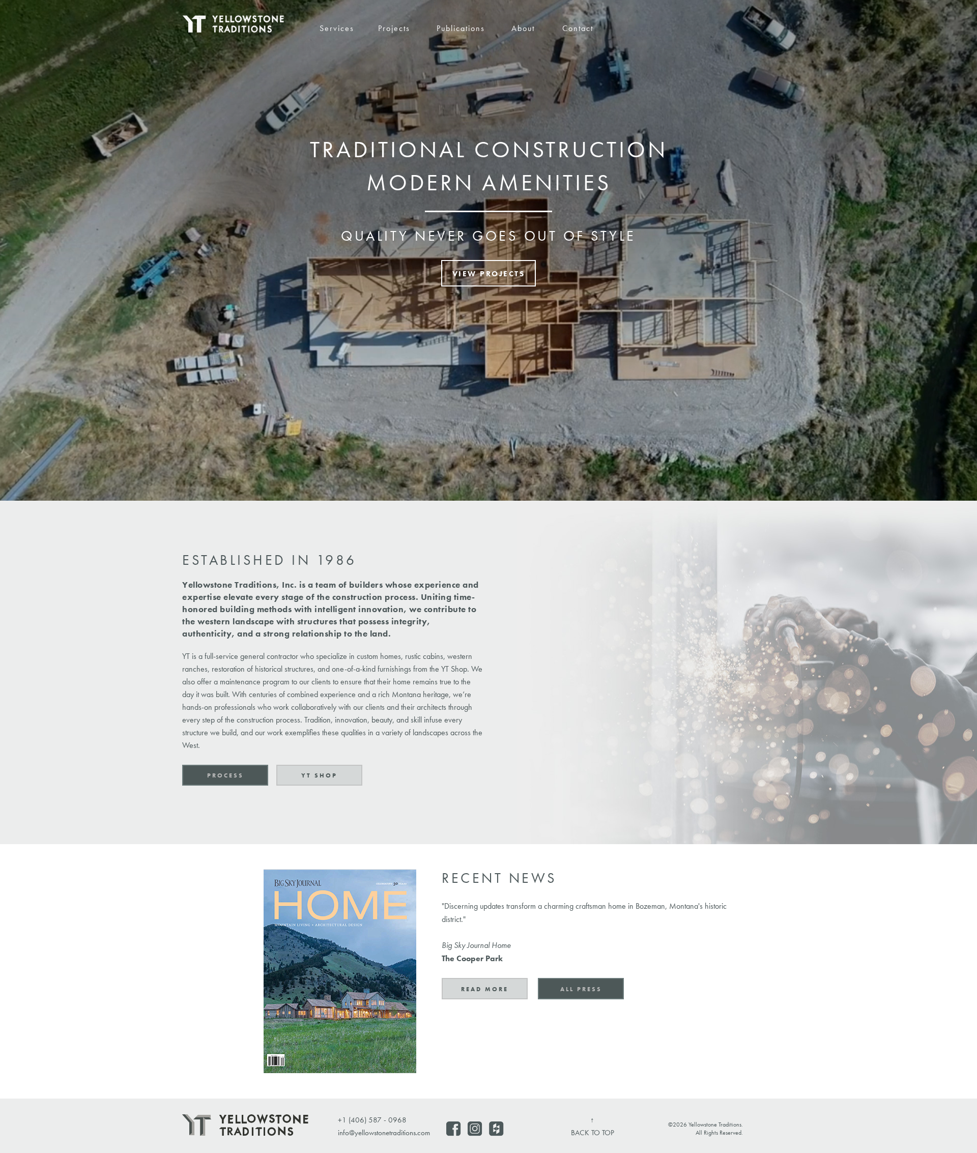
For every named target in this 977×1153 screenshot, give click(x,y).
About (523, 28)
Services (337, 28)
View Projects (488, 274)
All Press (581, 989)
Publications (461, 28)
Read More (484, 989)
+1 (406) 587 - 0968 (372, 1120)
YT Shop (319, 775)
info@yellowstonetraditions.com (384, 1132)
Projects (394, 28)
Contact (577, 28)
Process (225, 775)
